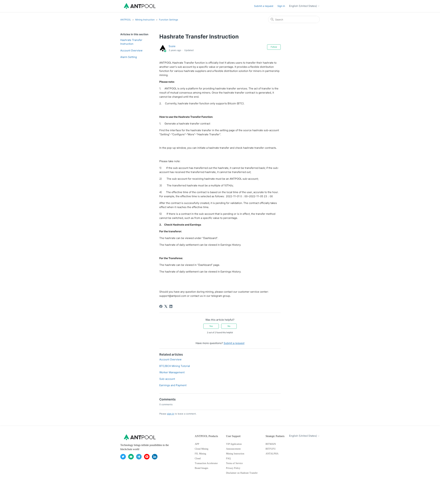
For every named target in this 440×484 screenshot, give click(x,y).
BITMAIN (271, 444)
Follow (274, 47)
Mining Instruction (145, 19)
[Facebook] (160, 306)
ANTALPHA (272, 453)
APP (197, 444)
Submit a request (263, 5)
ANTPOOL (125, 19)
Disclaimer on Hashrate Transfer (242, 473)
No (229, 326)
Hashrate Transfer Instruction (131, 42)
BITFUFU (271, 449)
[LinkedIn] (170, 306)
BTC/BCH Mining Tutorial (174, 366)
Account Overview (131, 50)
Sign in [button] (281, 5)
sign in (170, 413)
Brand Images (201, 468)
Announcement (233, 449)
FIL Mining (200, 453)
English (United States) (303, 5)
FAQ (228, 458)
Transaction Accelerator (206, 463)
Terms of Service (234, 463)
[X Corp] (165, 306)
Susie (172, 46)
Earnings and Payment (172, 385)
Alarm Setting (128, 57)
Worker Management (172, 372)
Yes (211, 326)
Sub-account (167, 378)
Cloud (198, 458)
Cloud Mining (201, 449)
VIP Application (234, 444)
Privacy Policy (233, 468)
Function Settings (168, 19)
